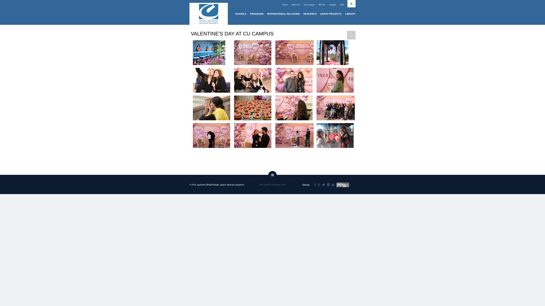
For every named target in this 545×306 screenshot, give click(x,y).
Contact (332, 5)
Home (285, 5)
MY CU (322, 5)
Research (310, 14)
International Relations (283, 14)
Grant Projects (331, 14)
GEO (342, 5)
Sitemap (306, 184)
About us (296, 5)
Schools (240, 14)
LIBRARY (350, 14)
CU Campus (309, 5)
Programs (257, 14)
